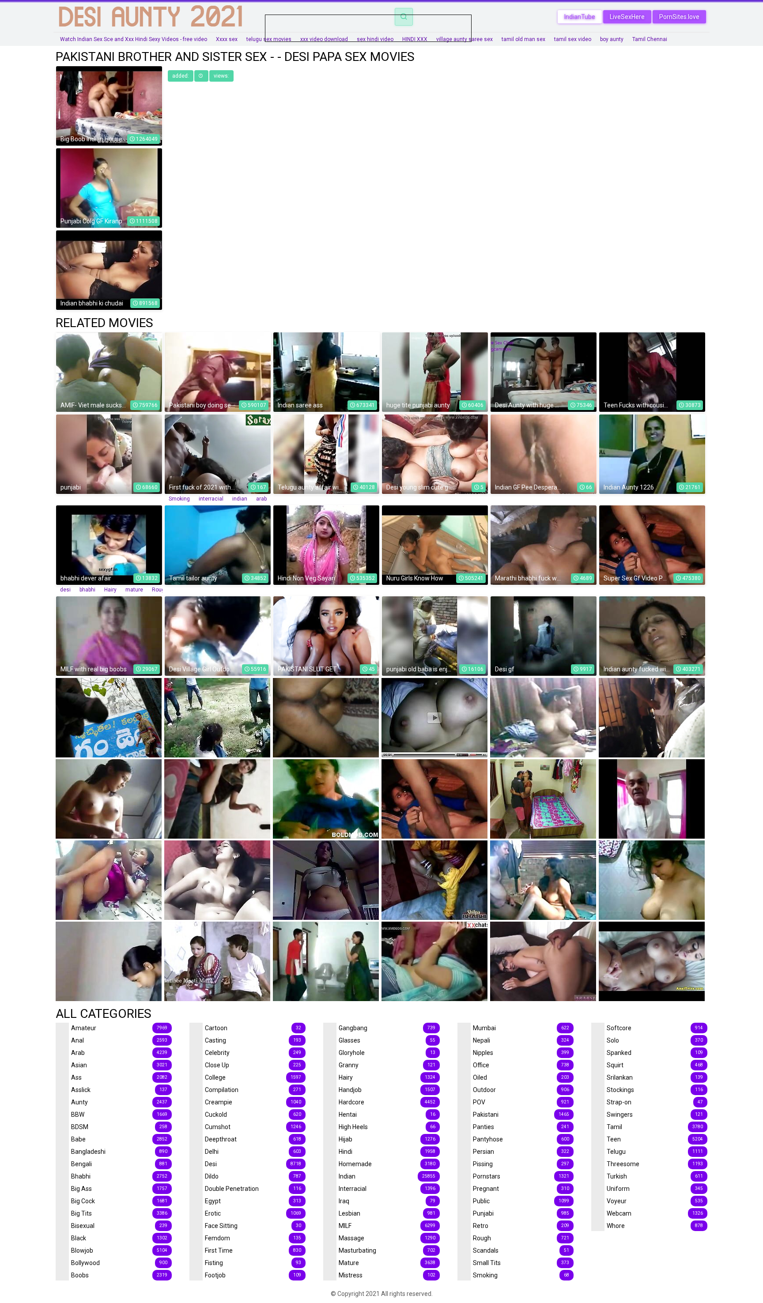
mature (134, 590)
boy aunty (611, 39)
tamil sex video (572, 39)
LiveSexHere (627, 16)
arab (261, 499)
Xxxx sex (227, 39)
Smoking (179, 499)
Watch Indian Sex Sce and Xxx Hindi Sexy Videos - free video (133, 39)
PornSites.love (679, 16)
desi (65, 590)
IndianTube (579, 16)
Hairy (110, 590)
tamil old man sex (523, 39)
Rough (160, 590)
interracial (211, 499)
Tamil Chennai (649, 39)
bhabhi (87, 590)
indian (239, 499)
